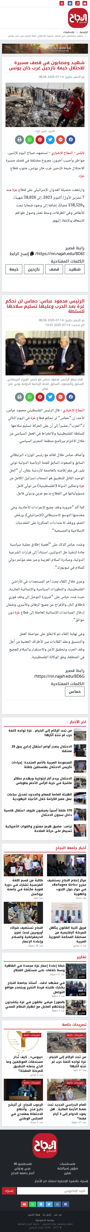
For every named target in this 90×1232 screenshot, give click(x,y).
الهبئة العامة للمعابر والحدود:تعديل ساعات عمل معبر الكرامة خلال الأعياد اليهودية (39, 982)
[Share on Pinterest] (40, 139)
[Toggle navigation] (61, 3)
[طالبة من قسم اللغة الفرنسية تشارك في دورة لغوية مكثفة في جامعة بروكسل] (23, 1051)
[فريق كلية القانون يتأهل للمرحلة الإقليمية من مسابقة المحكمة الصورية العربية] (66, 1099)
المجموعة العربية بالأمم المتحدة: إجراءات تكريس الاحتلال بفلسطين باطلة (42, 950)
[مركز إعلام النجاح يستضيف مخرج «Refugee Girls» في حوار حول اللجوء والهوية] (66, 1051)
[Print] (19, 139)
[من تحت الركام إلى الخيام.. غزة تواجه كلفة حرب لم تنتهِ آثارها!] (80, 921)
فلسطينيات (68, 32)
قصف (54, 269)
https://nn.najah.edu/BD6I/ (59, 254)
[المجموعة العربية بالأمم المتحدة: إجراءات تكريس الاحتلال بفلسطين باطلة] (80, 952)
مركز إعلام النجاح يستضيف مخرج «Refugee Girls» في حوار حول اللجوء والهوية (66, 1073)
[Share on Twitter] (50, 139)
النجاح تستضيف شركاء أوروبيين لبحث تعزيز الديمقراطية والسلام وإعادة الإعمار (26, 1121)
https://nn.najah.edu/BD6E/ (59, 862)
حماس (75, 691)
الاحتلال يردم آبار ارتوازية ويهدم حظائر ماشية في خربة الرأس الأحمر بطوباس (43, 966)
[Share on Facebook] (70, 139)
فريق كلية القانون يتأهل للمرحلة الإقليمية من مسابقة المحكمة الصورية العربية (67, 1121)
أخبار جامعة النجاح (71, 1034)
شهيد (74, 269)
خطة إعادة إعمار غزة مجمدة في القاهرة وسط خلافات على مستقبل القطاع (34, 1154)
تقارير (81, 1143)
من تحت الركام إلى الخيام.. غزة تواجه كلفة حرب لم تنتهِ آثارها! (40, 919)
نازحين (34, 269)
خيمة (13, 269)
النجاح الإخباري (78, 18)
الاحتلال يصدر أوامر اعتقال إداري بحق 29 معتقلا (42, 934)
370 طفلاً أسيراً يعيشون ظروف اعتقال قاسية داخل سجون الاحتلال (38, 998)
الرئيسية (84, 32)
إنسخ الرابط (20, 254)
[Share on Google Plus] (60, 139)
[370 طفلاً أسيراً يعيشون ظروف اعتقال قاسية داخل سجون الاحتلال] (80, 1000)
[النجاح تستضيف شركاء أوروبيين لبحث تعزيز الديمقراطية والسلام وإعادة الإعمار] (23, 1099)
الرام (76, 877)
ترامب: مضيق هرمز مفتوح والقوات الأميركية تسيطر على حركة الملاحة (38, 1014)
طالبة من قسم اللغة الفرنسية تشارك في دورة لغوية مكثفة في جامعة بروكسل (23, 1073)
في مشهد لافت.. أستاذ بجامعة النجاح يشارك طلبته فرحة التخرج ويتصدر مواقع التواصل (35, 1173)
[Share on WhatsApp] (29, 139)
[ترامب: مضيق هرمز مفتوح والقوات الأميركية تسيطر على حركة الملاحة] (80, 1016)
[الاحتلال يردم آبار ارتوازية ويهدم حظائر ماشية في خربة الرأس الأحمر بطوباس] (80, 968)
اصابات (56, 877)
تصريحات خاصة (74, 1211)
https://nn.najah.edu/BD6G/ (59, 676)
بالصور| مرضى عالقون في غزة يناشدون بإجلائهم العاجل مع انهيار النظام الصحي (35, 1190)
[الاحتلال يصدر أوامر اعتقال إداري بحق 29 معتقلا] (80, 936)
